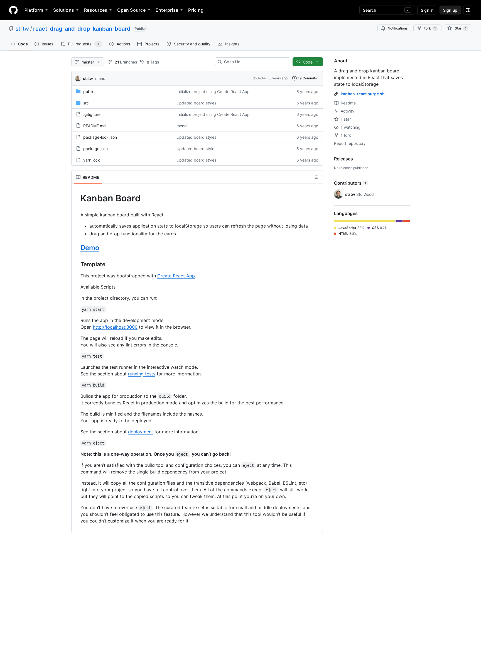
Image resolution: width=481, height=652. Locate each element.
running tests (141, 374)
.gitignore (91, 114)
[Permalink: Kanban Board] (76, 198)
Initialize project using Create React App (213, 91)
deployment (140, 431)
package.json (95, 148)
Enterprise (167, 10)
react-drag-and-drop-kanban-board (82, 28)
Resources (95, 10)
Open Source (131, 10)
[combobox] (255, 62)
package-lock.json (100, 137)
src (86, 103)
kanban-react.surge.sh (363, 93)
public (88, 91)
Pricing (195, 10)
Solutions (63, 10)
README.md (94, 125)
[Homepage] (13, 10)
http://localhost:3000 (115, 327)
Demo (89, 248)
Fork (430, 28)
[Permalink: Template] (76, 264)
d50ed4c (260, 78)
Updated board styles (196, 103)
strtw (22, 28)
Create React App (176, 276)
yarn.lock (91, 160)
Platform (33, 10)
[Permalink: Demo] (76, 247)
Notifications (398, 28)
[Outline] (315, 177)
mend (100, 78)
